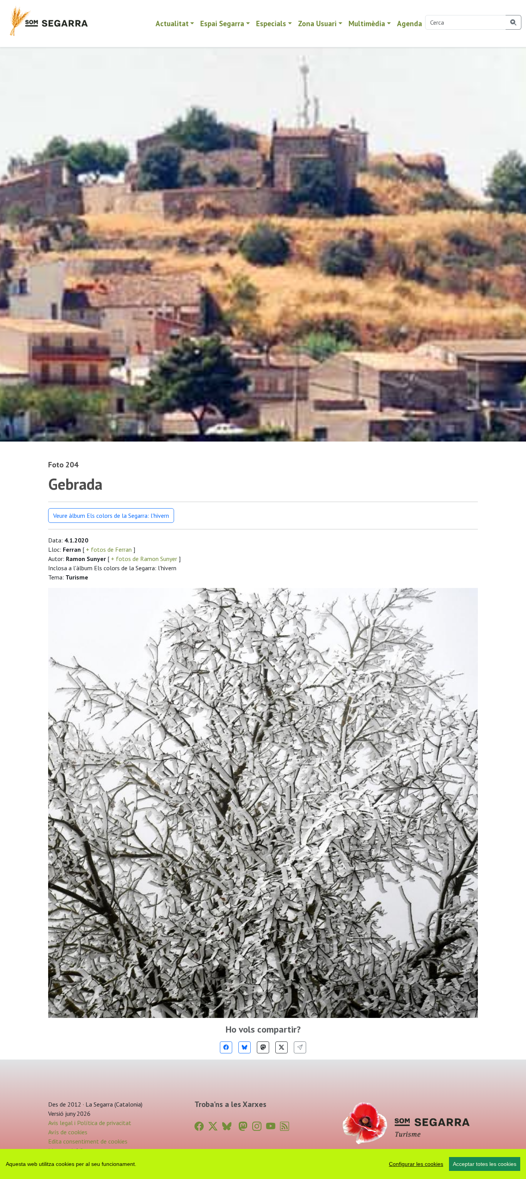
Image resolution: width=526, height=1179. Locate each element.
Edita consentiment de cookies (87, 1141)
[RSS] (284, 1126)
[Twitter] (281, 1047)
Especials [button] (271, 23)
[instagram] (256, 1126)
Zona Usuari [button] (317, 23)
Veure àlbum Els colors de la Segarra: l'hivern (111, 515)
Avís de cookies (67, 1132)
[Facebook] (226, 1047)
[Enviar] (300, 1047)
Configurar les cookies (416, 1164)
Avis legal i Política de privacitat (89, 1123)
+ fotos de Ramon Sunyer (144, 559)
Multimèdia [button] (366, 23)
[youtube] (270, 1126)
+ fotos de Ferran (108, 549)
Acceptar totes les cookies (484, 1164)
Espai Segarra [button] (222, 23)
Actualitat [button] (172, 23)
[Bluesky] (244, 1047)
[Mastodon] (263, 1047)
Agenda (409, 23)
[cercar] (513, 22)
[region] (263, 1164)
